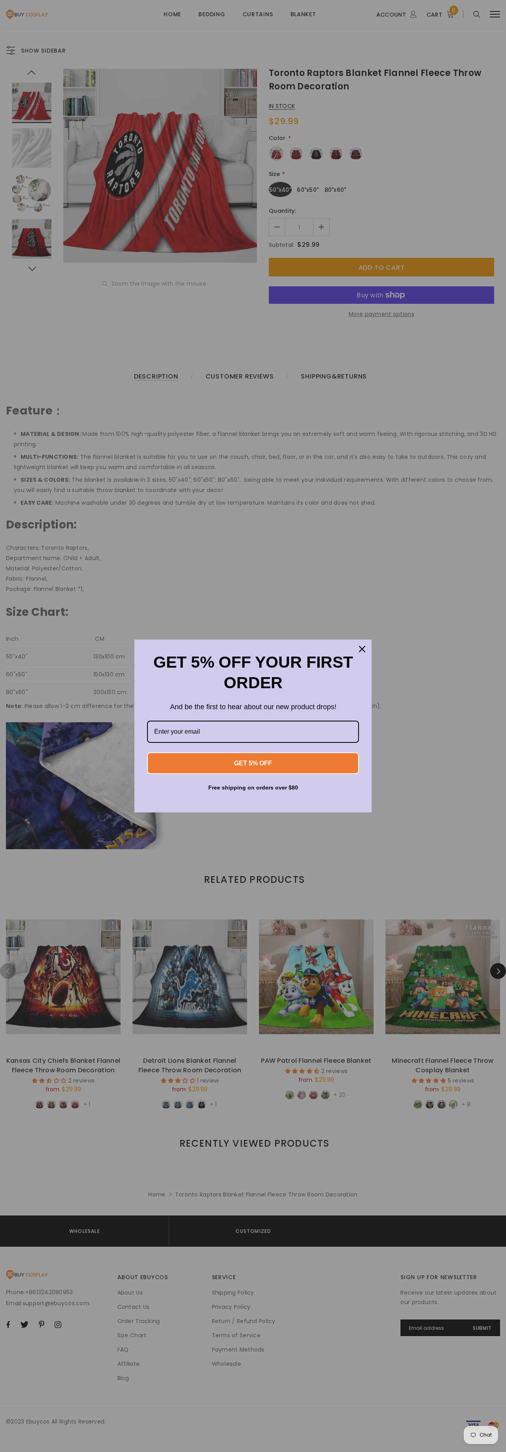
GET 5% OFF (253, 763)
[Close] (362, 649)
